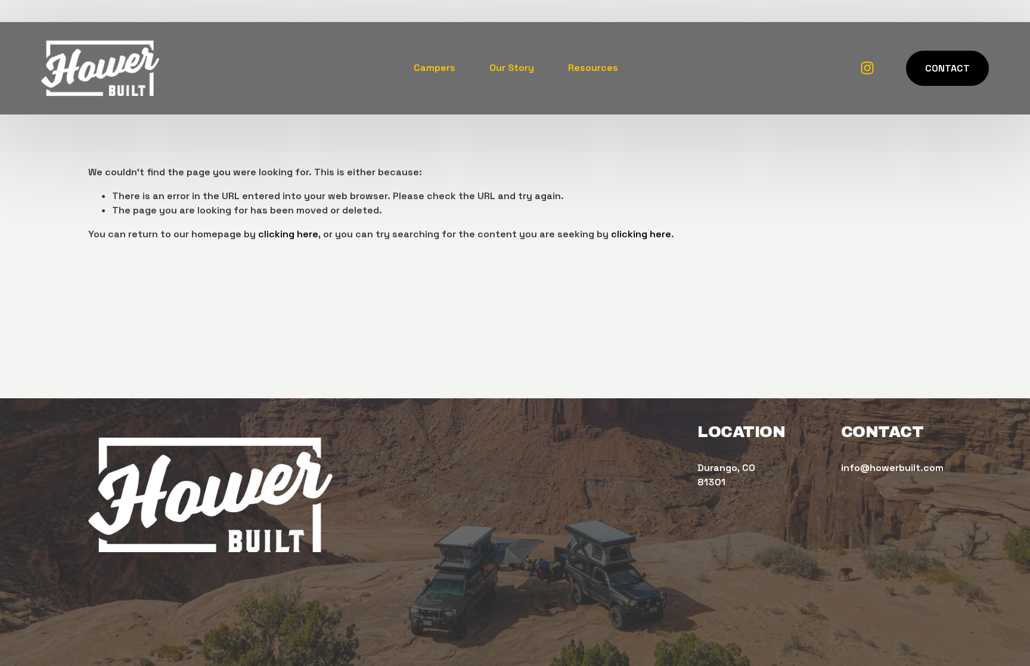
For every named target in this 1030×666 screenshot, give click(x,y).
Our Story (511, 67)
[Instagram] (867, 68)
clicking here (288, 234)
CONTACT (947, 68)
